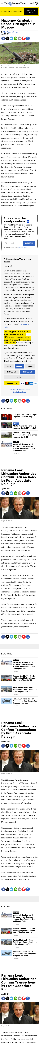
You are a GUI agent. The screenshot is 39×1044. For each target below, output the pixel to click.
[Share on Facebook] (3, 38)
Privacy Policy (22, 247)
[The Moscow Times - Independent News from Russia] (15, 3)
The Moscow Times (10, 32)
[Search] (33, 3)
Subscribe (29, 243)
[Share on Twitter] (7, 38)
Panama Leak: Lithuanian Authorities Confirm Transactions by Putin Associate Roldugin (19, 477)
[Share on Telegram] (11, 38)
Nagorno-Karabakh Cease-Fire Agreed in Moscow (18, 23)
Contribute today (31, 11)
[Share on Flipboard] (24, 38)
